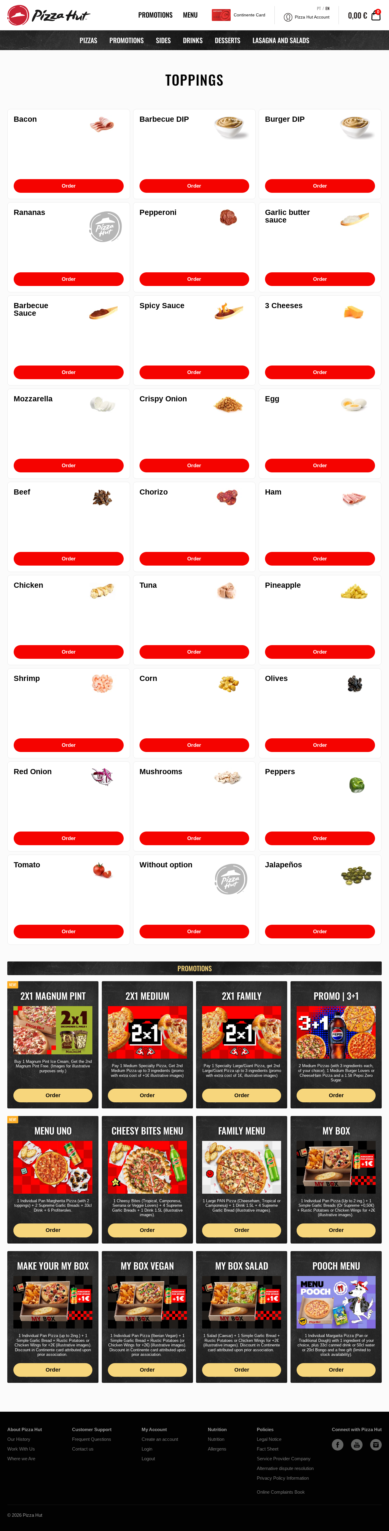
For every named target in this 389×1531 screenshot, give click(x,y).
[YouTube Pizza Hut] (357, 1449)
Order (69, 186)
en (327, 8)
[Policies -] (285, 1485)
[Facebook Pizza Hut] (337, 1449)
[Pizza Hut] (47, 15)
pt (319, 8)
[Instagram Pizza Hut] (376, 1449)
